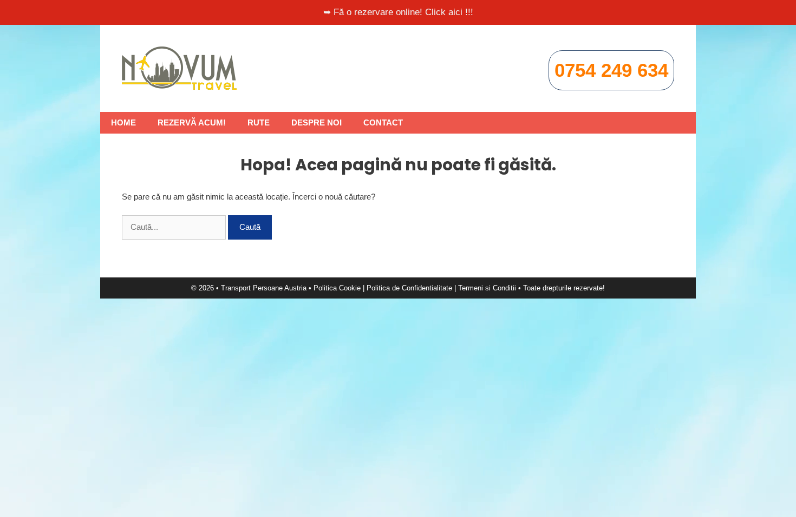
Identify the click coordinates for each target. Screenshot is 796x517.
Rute (258, 122)
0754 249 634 (611, 70)
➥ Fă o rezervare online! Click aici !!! (398, 12)
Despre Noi (316, 122)
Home (123, 122)
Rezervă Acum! (192, 122)
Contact (383, 122)
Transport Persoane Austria (263, 288)
